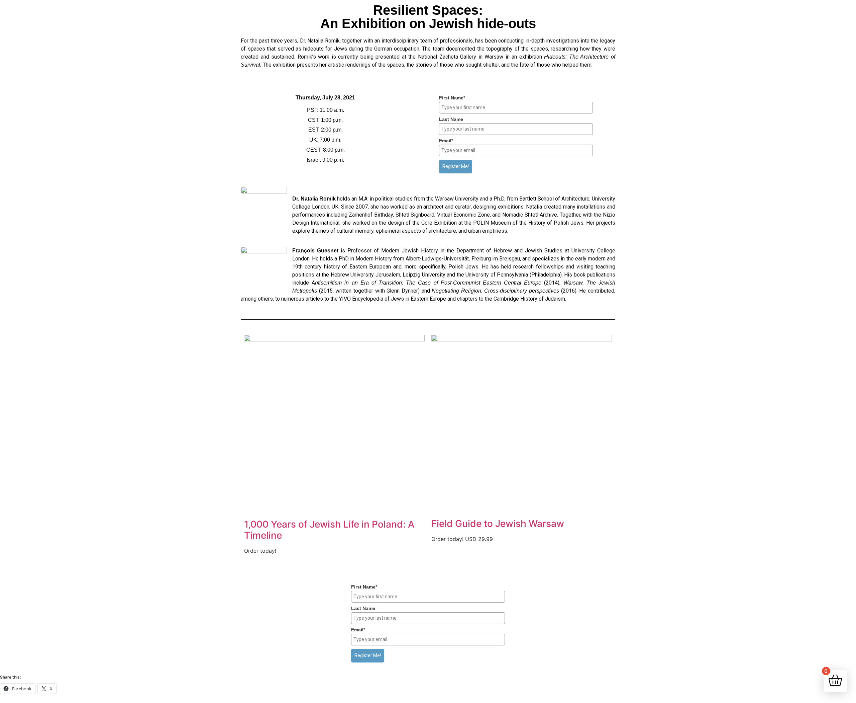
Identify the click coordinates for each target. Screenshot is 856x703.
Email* (446, 140)
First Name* (452, 97)
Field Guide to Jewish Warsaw (497, 523)
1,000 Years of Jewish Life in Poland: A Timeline (329, 530)
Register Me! (455, 166)
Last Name (451, 119)
